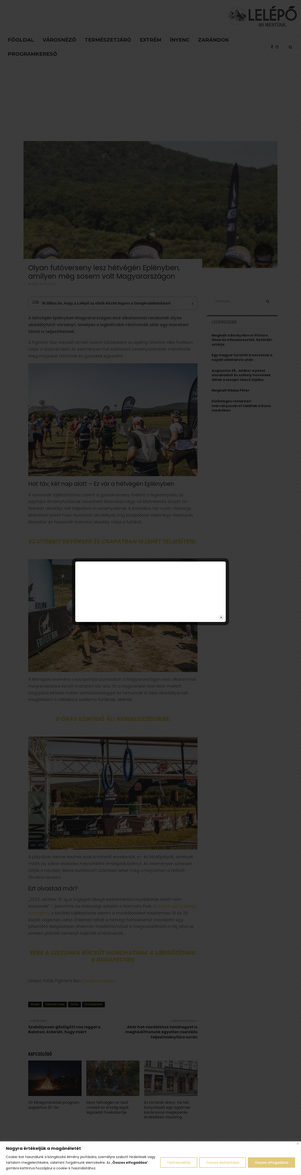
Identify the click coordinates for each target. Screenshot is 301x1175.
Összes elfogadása (271, 1162)
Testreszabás (178, 1162)
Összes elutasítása (222, 1162)
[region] (150, 1158)
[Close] (298, 1144)
